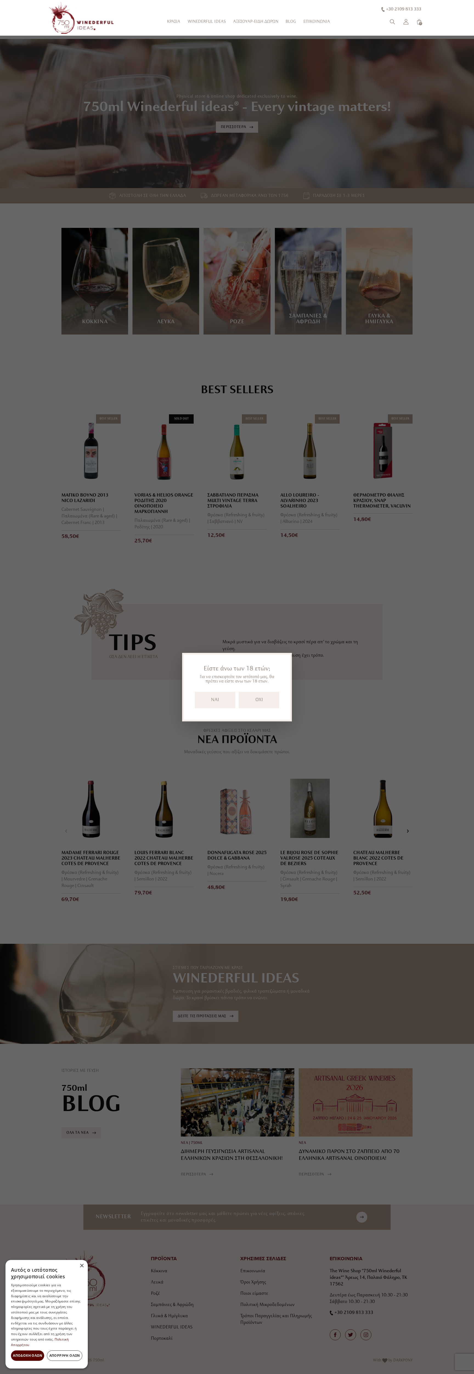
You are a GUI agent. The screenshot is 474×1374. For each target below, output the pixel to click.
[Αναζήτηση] (392, 21)
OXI (259, 699)
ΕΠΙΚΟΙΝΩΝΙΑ (316, 21)
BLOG (291, 21)
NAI (215, 699)
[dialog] (46, 1314)
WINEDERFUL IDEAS (207, 21)
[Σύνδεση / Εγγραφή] (406, 22)
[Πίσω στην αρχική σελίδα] (82, 18)
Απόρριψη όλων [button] (64, 1355)
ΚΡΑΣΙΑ (173, 21)
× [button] (82, 1266)
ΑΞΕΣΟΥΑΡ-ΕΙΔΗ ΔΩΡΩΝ (255, 21)
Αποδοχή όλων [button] (27, 1355)
